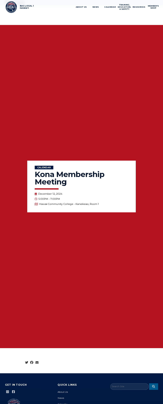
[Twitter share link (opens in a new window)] (27, 363)
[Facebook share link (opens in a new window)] (32, 363)
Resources (139, 7)
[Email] (37, 363)
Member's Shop (153, 7)
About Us (81, 7)
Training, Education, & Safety (124, 7)
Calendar (110, 7)
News (95, 7)
